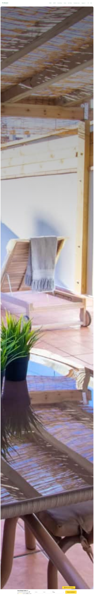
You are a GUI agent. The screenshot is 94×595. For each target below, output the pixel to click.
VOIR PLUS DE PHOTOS (69, 587)
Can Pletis (70, 3)
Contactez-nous (77, 3)
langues (83, 3)
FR (88, 3)
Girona (65, 3)
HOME (50, 3)
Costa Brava (59, 3)
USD (91, 3)
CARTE (54, 3)
